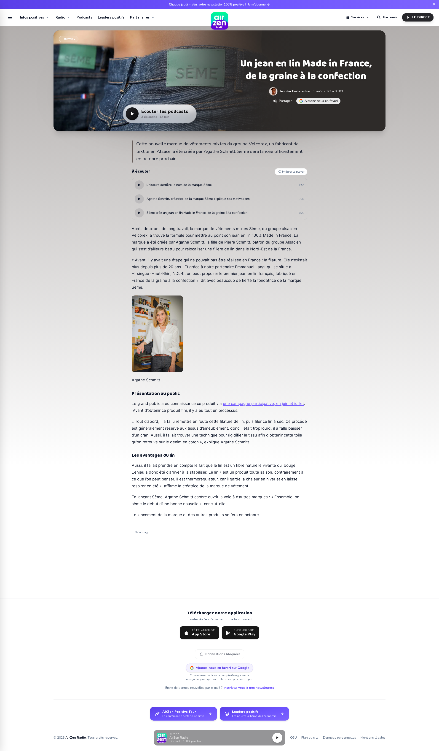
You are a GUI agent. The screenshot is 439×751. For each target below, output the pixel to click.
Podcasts (84, 17)
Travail (68, 39)
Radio (60, 17)
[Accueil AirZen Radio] (219, 17)
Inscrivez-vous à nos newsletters (248, 688)
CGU (293, 737)
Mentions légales (373, 737)
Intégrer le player (293, 172)
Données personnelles (339, 737)
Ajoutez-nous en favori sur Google (222, 668)
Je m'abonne (259, 4)
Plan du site (310, 737)
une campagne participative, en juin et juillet (263, 403)
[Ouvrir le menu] (10, 17)
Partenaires (140, 17)
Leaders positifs (111, 17)
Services (357, 17)
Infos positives (32, 17)
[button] (219, 738)
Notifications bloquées (219, 654)
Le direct (418, 17)
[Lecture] (277, 738)
